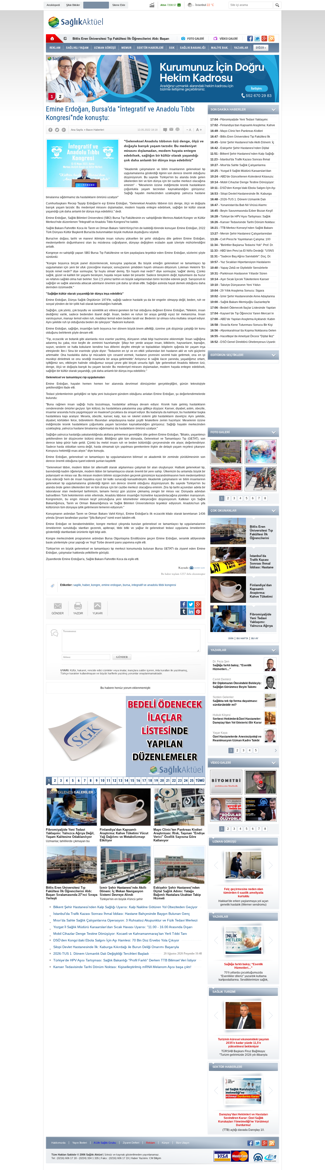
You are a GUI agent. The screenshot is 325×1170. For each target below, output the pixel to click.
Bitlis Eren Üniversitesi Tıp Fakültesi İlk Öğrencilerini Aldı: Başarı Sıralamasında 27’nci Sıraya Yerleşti (261, 532)
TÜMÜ (200, 780)
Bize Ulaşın (182, 1142)
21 (168, 780)
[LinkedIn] (190, 611)
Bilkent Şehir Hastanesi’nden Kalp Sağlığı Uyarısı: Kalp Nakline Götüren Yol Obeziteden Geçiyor (125, 907)
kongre (95, 585)
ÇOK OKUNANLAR (223, 510)
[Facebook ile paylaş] (250, 38)
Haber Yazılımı (139, 1158)
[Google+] (64, 130)
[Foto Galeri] (193, 38)
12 (114, 780)
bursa (126, 585)
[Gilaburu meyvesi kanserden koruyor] (226, 478)
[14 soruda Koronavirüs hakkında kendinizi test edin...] (261, 451)
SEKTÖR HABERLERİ (227, 1067)
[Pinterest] (198, 611)
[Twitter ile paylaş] (257, 38)
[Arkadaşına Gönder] (171, 130)
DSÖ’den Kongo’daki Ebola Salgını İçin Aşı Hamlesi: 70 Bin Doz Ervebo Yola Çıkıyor (116, 940)
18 (150, 780)
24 (186, 780)
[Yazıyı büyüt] (199, 130)
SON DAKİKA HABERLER (228, 109)
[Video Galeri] (226, 38)
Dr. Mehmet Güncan (237, 665)
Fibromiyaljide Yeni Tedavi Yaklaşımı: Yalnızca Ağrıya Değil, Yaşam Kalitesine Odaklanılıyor (261, 620)
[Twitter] (57, 130)
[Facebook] (50, 130)
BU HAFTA (242, 638)
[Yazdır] (178, 130)
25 (192, 780)
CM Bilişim (155, 1158)
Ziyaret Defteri (131, 1142)
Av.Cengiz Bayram (234, 683)
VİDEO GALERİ (221, 762)
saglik (77, 585)
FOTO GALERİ (220, 432)
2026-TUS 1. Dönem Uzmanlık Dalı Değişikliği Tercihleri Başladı (101, 953)
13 (120, 780)
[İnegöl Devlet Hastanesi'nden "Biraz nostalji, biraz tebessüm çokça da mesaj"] (261, 782)
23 (180, 780)
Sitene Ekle (118, 5)
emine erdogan (111, 585)
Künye (165, 1142)
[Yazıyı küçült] (188, 130)
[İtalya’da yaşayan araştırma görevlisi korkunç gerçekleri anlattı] (226, 809)
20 (162, 780)
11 (108, 780)
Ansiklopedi (53, 5)
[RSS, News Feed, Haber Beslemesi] (271, 38)
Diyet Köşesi (233, 716)
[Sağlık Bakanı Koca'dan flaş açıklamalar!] (261, 809)
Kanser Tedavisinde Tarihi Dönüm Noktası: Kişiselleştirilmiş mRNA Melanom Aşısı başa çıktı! (122, 967)
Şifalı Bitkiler (73, 5)
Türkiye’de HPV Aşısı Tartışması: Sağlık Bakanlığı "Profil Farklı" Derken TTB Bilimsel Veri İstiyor (124, 960)
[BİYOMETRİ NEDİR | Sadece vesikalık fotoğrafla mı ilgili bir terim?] (226, 782)
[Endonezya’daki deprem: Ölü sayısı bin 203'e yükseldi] (261, 478)
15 (132, 780)
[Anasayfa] (55, 38)
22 (174, 780)
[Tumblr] (183, 611)
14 (126, 780)
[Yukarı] (98, 608)
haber (86, 585)
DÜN (230, 638)
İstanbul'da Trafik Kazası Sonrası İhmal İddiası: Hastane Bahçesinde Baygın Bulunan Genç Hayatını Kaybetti (261, 561)
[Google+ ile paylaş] (264, 38)
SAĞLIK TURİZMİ (223, 991)
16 (138, 780)
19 (156, 780)
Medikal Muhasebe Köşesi (237, 700)
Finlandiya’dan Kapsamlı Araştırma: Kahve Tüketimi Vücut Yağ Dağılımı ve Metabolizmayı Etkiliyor (261, 591)
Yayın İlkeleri (79, 1142)
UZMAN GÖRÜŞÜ (224, 841)
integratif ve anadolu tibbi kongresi (154, 585)
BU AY (254, 638)
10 (102, 780)
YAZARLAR (218, 650)
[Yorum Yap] (165, 130)
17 (144, 780)
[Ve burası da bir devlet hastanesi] (226, 451)
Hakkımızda (58, 1142)
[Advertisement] (22, 83)
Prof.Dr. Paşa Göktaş (232, 736)
